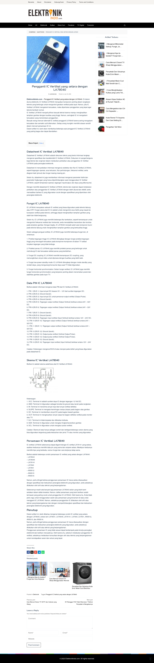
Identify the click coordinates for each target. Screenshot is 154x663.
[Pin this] (35, 552)
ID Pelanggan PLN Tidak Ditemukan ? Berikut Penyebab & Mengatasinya (79, 602)
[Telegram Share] (39, 552)
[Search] (124, 25)
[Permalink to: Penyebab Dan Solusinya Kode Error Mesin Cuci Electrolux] (82, 573)
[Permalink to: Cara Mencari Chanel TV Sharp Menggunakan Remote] (59, 569)
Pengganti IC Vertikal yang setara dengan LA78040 (61, 594)
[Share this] (28, 552)
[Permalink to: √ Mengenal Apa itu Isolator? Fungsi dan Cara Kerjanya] (37, 569)
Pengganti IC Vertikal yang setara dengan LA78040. (63, 99)
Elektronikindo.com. (73, 658)
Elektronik (36, 594)
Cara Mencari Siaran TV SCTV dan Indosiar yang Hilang (42, 602)
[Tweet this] (32, 552)
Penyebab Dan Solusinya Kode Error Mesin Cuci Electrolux (82, 587)
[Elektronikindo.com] (45, 14)
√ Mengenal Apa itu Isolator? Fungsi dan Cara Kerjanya (36, 578)
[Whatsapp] (43, 552)
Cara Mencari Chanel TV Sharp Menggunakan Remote (59, 580)
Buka (41, 143)
